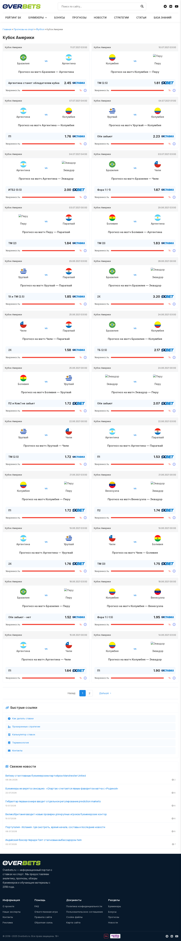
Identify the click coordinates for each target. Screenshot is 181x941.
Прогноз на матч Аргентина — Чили (46, 659)
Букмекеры (114, 906)
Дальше (104, 693)
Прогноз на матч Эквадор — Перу (135, 392)
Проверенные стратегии (26, 726)
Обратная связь (43, 922)
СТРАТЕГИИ (121, 17)
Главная (7, 29)
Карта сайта (73, 922)
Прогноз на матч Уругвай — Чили (46, 445)
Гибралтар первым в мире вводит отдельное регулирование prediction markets (53, 801)
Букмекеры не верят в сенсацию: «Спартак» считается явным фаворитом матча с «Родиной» (61, 788)
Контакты (17, 750)
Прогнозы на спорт (24, 29)
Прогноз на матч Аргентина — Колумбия (46, 125)
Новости (113, 922)
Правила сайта (43, 917)
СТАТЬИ (141, 17)
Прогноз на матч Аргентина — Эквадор (46, 178)
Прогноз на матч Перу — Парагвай (46, 232)
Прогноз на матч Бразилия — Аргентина (46, 71)
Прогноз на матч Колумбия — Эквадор (135, 659)
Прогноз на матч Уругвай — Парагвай (46, 285)
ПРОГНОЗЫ (79, 17)
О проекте (8, 906)
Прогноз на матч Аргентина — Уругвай (46, 552)
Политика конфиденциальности (84, 906)
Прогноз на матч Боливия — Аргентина (135, 232)
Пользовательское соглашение (84, 911)
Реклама (8, 922)
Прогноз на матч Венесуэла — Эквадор (135, 499)
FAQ (36, 906)
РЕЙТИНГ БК (13, 17)
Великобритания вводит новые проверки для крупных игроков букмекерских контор (56, 814)
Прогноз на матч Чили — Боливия (135, 552)
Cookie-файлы (74, 917)
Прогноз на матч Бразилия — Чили (135, 178)
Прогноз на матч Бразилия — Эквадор (135, 285)
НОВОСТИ (100, 17)
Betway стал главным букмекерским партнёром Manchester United (45, 775)
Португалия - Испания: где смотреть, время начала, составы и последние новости (55, 827)
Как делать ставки (23, 718)
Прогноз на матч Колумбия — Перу (135, 71)
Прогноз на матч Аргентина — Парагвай (135, 445)
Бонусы (112, 911)
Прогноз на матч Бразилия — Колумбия (135, 339)
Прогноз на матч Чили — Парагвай (46, 339)
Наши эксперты (12, 911)
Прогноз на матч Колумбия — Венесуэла (135, 606)
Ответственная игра (46, 911)
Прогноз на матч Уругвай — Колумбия (135, 125)
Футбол (40, 29)
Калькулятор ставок (23, 734)
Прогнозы (113, 917)
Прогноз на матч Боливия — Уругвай (46, 392)
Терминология (20, 742)
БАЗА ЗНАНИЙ (162, 17)
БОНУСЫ (59, 17)
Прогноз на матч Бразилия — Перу (46, 606)
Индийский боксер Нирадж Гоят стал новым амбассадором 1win (43, 840)
